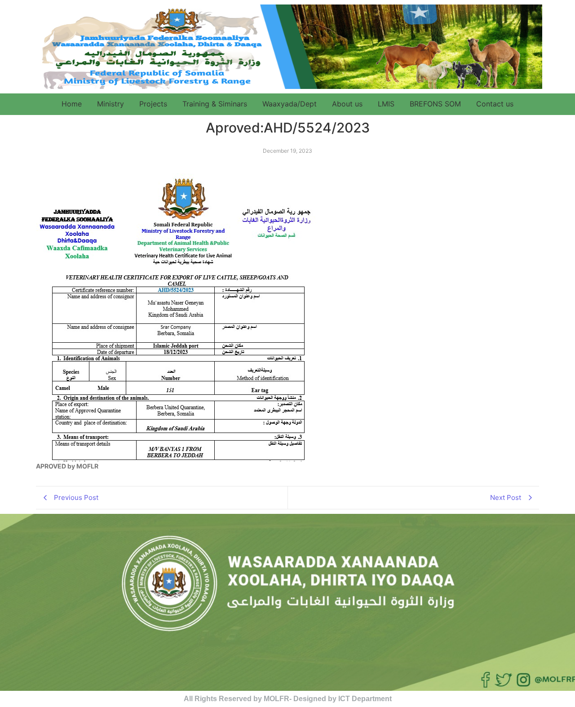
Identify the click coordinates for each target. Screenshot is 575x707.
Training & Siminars (214, 103)
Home (72, 103)
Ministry (110, 103)
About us (347, 103)
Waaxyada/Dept (289, 103)
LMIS (386, 103)
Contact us (494, 103)
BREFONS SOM (435, 103)
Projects (153, 103)
